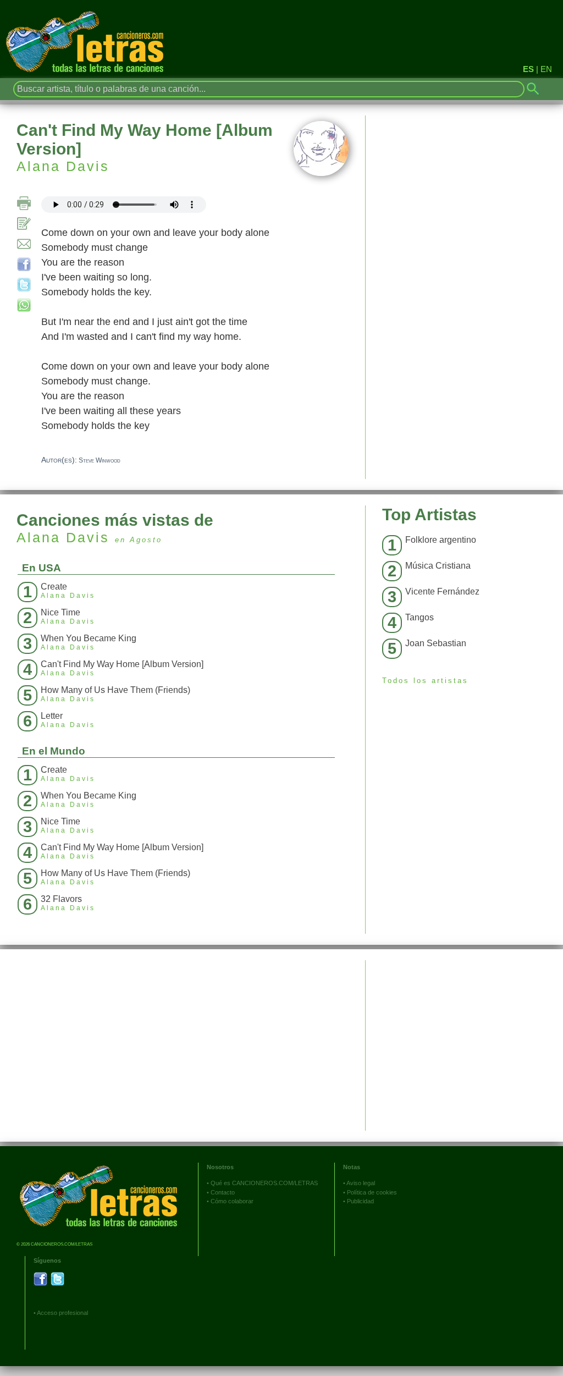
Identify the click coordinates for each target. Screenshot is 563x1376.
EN (546, 69)
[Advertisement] (464, 1037)
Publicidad (360, 1201)
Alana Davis (62, 166)
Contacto (223, 1192)
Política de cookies (372, 1192)
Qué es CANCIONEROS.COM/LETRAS (264, 1183)
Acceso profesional (62, 1312)
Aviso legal (360, 1183)
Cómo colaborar (232, 1201)
